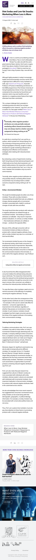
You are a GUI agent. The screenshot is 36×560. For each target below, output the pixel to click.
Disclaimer (25, 550)
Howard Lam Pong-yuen (16, 84)
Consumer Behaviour (9, 17)
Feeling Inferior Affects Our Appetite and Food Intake (18, 265)
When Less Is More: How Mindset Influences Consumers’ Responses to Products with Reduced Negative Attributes (17, 430)
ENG (22, 3)
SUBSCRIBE (7, 502)
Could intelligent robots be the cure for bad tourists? (16, 475)
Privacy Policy (15, 550)
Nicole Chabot (8, 53)
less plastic (13, 68)
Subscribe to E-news (25, 6)
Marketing (19, 17)
